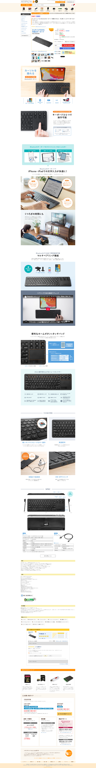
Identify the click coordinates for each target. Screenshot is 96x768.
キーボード (24, 619)
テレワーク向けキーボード (26, 624)
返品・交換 (45, 761)
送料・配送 (38, 761)
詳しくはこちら (43, 732)
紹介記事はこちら (48, 555)
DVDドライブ (23, 24)
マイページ (66, 761)
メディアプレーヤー (24, 23)
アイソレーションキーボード (54, 619)
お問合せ (59, 761)
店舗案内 (72, 761)
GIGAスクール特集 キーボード (39, 624)
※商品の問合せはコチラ (42, 51)
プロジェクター (23, 16)
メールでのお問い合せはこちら (66, 732)
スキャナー (23, 18)
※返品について (34, 51)
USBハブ (22, 31)
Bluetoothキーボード (32, 619)
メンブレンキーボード (42, 619)
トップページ (24, 761)
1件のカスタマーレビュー (40, 26)
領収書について (52, 761)
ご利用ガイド (32, 761)
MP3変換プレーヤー (24, 26)
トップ (33, 13)
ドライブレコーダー (24, 21)
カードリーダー (23, 29)
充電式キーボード (64, 619)
